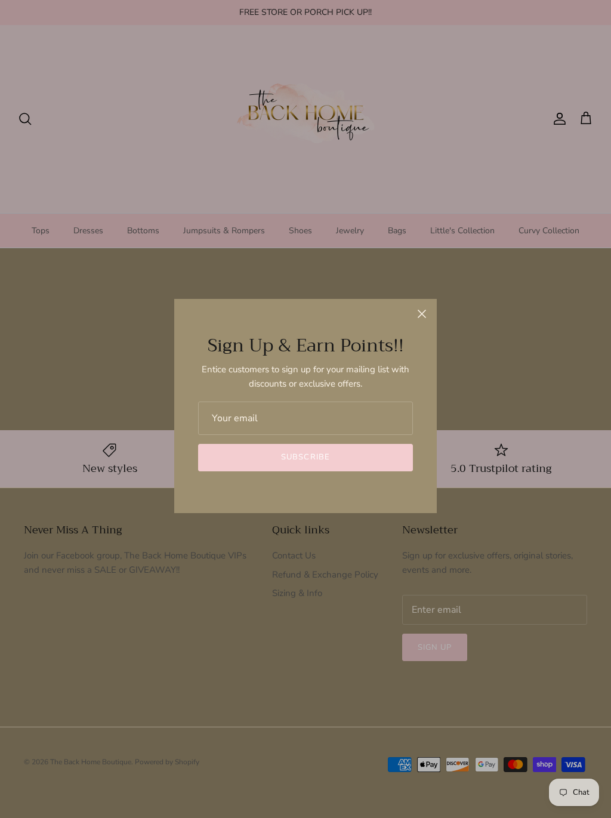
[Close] (422, 314)
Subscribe (305, 457)
